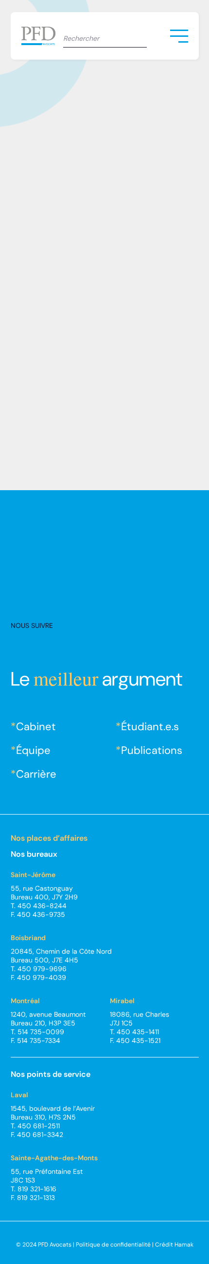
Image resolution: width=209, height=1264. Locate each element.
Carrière (36, 774)
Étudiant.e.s (150, 727)
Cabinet (36, 727)
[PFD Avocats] (42, 36)
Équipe (33, 750)
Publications (151, 750)
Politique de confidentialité (113, 1244)
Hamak (183, 1244)
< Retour (38, 72)
